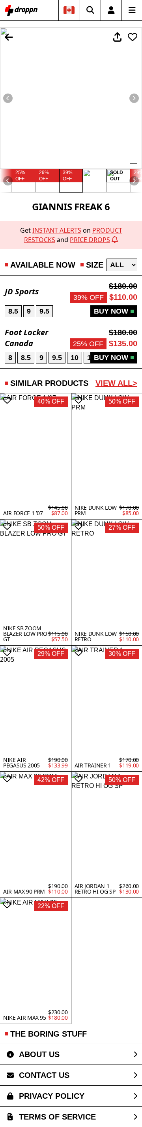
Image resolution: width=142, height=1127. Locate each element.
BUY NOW (111, 311)
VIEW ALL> (116, 383)
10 (74, 358)
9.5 (44, 311)
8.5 (13, 311)
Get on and (71, 235)
